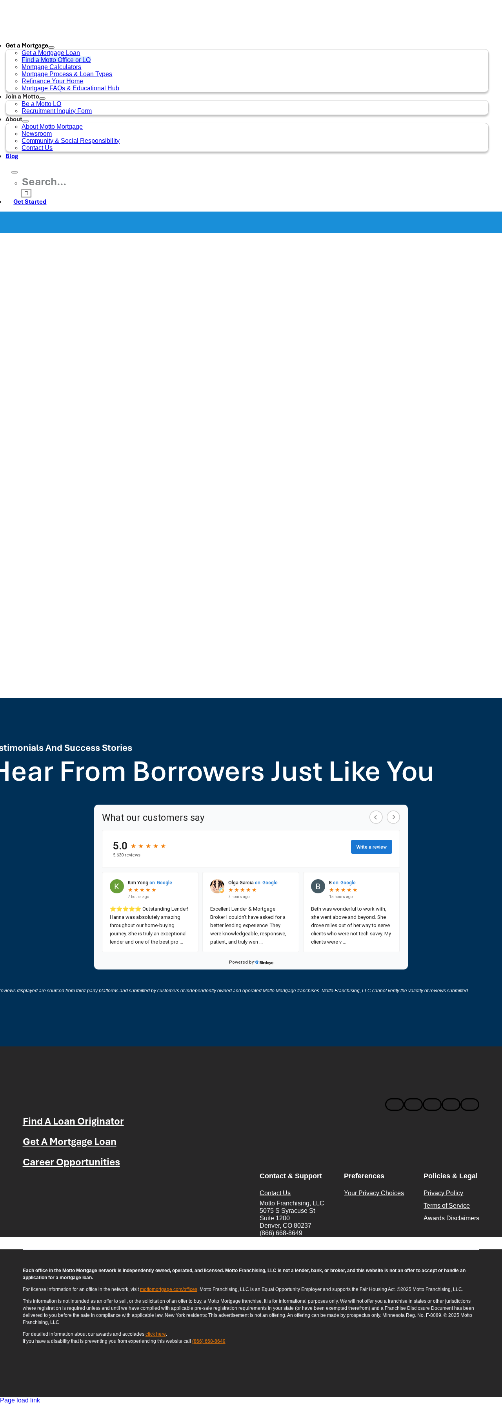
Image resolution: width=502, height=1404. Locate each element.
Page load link (20, 1400)
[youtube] (469, 1104)
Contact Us (275, 1193)
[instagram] (413, 1104)
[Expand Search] (14, 172)
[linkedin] (432, 1104)
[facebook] (394, 1104)
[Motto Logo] (63, 1094)
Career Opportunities (71, 1161)
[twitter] (451, 1104)
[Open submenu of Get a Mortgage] (51, 47)
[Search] (8, 170)
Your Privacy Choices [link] (374, 1193)
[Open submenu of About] (25, 121)
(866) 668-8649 (209, 1341)
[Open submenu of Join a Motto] (42, 98)
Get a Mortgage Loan (69, 1141)
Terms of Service (447, 1205)
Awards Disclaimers (451, 1218)
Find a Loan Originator (73, 1120)
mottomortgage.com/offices (168, 1289)
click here (156, 1334)
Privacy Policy (443, 1193)
